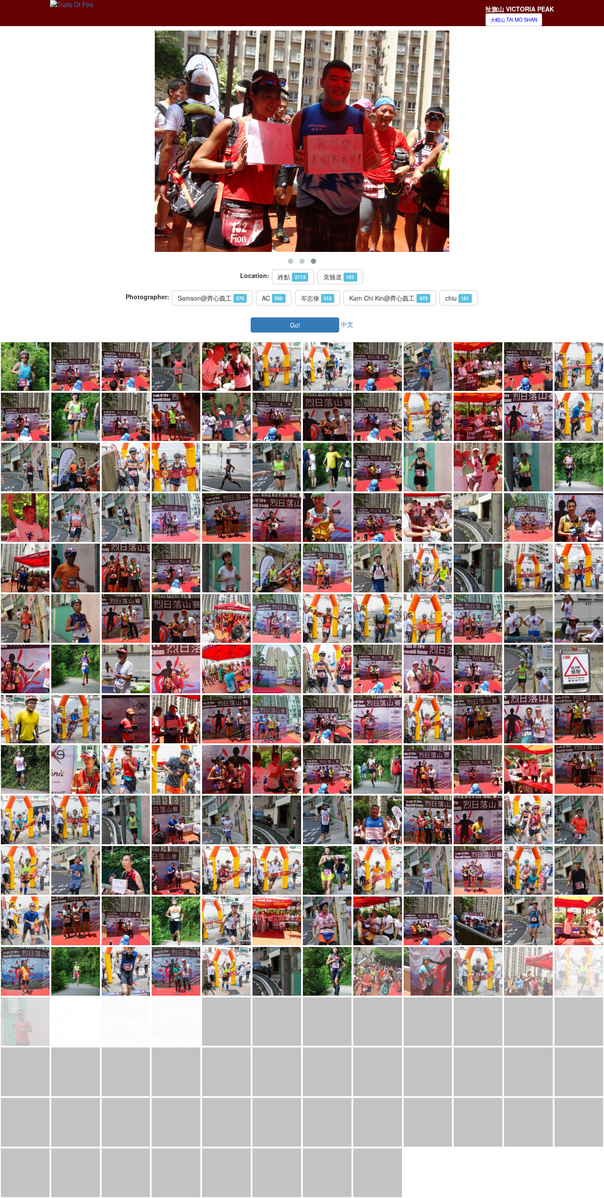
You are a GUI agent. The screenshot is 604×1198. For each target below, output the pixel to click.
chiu (457, 298)
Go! (295, 325)
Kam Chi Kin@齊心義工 (388, 298)
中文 (347, 323)
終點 (291, 276)
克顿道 (338, 276)
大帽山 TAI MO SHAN (513, 19)
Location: (254, 275)
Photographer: (147, 296)
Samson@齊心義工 (211, 298)
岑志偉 (316, 298)
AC (272, 298)
